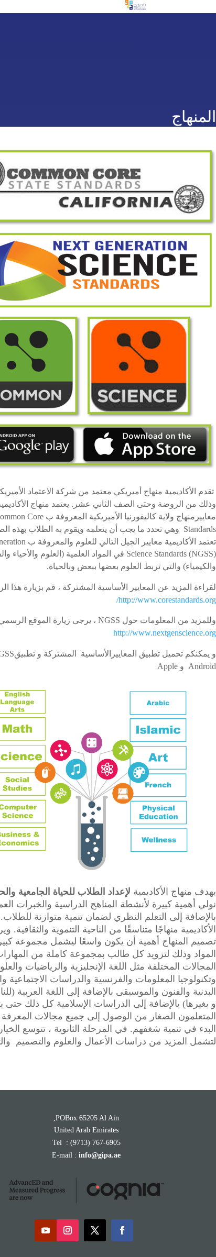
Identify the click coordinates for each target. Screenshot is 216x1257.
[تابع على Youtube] (46, 1230)
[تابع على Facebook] (122, 1230)
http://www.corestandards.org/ (166, 599)
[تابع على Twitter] (95, 1230)
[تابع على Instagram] (68, 1230)
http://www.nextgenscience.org (164, 632)
